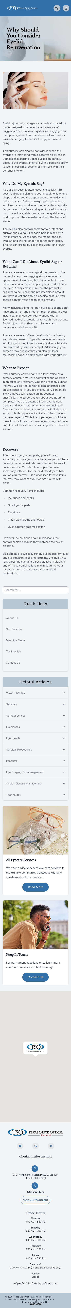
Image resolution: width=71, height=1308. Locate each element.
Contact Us (13, 662)
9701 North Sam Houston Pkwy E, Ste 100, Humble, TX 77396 (35, 1176)
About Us (12, 618)
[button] (2, 8)
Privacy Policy (37, 1299)
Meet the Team (15, 640)
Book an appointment (35, 1200)
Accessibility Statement (16, 1299)
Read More (35, 887)
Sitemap (50, 1299)
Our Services (14, 629)
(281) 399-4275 (35, 1191)
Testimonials (13, 651)
